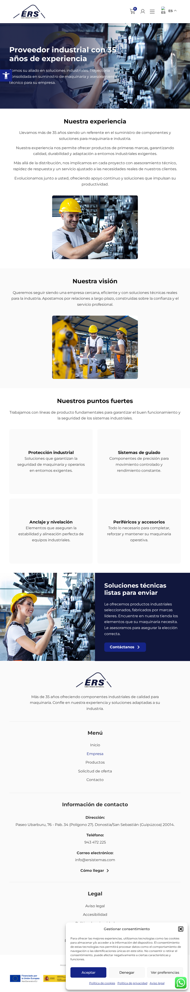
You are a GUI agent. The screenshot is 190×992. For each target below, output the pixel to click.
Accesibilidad (95, 914)
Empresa (95, 754)
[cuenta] (143, 11)
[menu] (152, 11)
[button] (6, 75)
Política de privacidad (132, 983)
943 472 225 (95, 842)
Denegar (126, 972)
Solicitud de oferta (95, 771)
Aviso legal (157, 983)
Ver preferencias (165, 972)
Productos (95, 762)
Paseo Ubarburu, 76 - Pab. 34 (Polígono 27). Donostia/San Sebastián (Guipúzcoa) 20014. (95, 824)
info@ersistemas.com (95, 860)
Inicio (95, 745)
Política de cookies (102, 983)
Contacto (95, 780)
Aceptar (88, 972)
